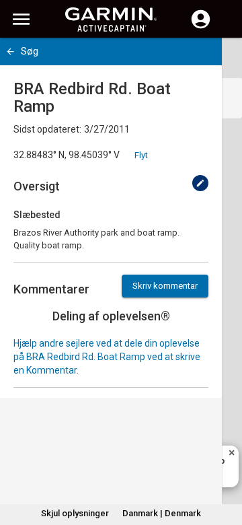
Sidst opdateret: (47, 129)
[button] (225, 464)
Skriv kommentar (165, 286)
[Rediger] (200, 183)
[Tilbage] (10, 51)
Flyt (141, 155)
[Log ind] (201, 27)
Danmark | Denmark (161, 513)
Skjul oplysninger (75, 513)
